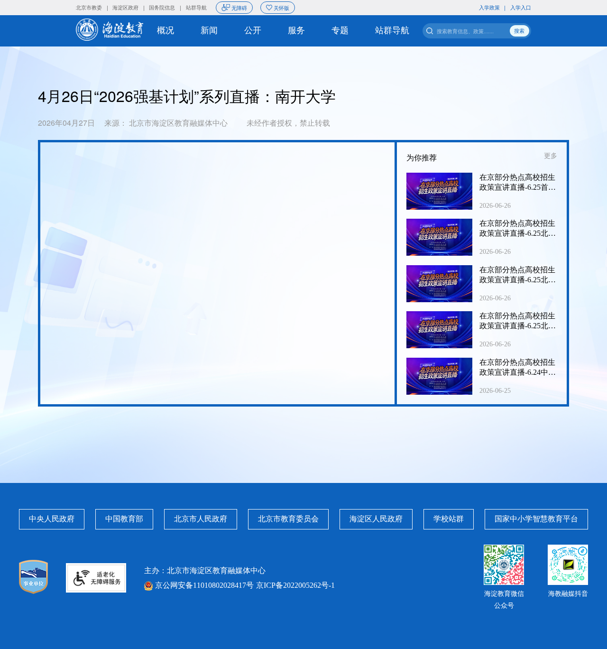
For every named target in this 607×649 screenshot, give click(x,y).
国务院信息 (162, 7)
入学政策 (489, 7)
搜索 (519, 30)
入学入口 (520, 7)
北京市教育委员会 (288, 519)
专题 (340, 30)
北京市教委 (89, 7)
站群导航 (196, 7)
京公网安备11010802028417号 (204, 585)
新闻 (209, 30)
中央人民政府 (51, 519)
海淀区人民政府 (376, 519)
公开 (252, 30)
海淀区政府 (125, 7)
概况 (165, 30)
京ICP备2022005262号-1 (295, 585)
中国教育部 (124, 519)
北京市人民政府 (200, 519)
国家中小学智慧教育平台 (536, 519)
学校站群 (448, 519)
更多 (550, 155)
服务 (296, 30)
